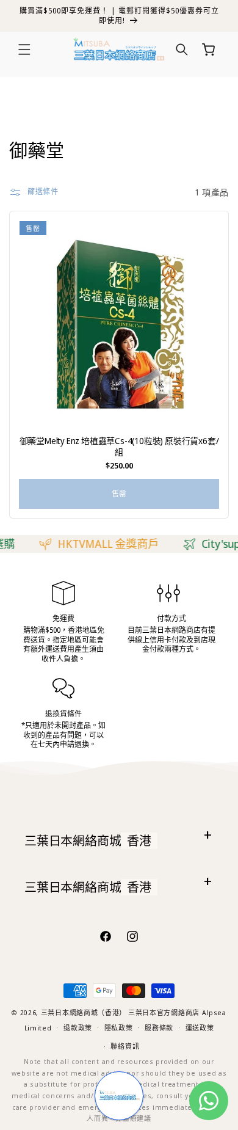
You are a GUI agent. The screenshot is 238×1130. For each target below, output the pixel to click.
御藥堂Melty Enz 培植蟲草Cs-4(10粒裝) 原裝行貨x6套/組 (119, 446)
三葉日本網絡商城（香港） (83, 1012)
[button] (24, 49)
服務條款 (159, 1027)
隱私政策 (118, 1027)
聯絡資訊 (124, 1046)
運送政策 (200, 1027)
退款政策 (77, 1027)
